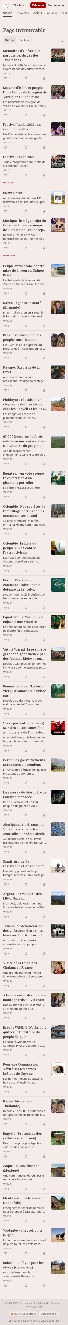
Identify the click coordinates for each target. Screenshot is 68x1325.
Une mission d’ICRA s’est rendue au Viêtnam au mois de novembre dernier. (24, 1007)
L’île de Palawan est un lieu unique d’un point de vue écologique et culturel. (20, 804)
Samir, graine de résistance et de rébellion (23, 863)
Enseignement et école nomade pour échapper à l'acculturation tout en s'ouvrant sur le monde (23, 1209)
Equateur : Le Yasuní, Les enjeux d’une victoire (23, 619)
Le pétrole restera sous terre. (21, 487)
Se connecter (56, 5)
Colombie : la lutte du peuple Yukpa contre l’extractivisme (19, 548)
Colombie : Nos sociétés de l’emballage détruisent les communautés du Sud (24, 511)
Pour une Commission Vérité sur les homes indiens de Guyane (20, 1069)
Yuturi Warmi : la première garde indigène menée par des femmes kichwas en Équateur (24, 654)
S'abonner (38, 5)
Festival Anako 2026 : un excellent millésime (22, 126)
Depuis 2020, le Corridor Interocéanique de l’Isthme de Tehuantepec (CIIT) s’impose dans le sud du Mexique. (24, 237)
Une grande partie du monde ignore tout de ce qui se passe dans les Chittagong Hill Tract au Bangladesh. (24, 974)
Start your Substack (25, 1313)
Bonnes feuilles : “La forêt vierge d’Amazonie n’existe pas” (24, 691)
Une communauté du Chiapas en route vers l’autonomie (24, 1177)
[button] (7, 12)
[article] (34, 65)
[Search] (61, 40)
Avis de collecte (34, 1307)
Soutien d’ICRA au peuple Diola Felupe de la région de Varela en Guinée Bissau (25, 92)
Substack (12, 1320)
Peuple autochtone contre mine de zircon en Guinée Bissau (24, 270)
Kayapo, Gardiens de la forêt (21, 369)
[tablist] (17, 40)
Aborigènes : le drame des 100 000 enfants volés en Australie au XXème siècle (24, 829)
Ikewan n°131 (13, 193)
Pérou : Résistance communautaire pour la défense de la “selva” (22, 585)
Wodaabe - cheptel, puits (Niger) (23, 1232)
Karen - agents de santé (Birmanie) (22, 305)
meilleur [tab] (24, 40)
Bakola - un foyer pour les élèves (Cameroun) (23, 1265)
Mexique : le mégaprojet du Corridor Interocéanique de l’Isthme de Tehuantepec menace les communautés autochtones (25, 225)
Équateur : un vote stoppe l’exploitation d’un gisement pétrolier (23, 478)
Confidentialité (41, 1303)
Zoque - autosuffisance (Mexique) (21, 1168)
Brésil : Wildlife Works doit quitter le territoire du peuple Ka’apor (24, 1032)
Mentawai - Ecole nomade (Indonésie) (24, 1200)
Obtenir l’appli (49, 1313)
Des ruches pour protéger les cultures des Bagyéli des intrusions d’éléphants (22, 1145)
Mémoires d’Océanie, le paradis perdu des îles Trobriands (22, 55)
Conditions (56, 1303)
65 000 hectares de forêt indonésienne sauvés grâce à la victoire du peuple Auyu (25, 441)
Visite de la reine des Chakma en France (20, 965)
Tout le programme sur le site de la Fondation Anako (24, 164)
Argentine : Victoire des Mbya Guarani (22, 896)
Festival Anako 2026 (19, 157)
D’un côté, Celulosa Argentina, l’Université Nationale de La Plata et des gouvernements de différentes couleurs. (24, 905)
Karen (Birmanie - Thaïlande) (17, 1103)
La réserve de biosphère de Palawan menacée (25, 794)
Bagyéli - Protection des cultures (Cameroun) (22, 1135)
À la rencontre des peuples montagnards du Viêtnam (24, 997)
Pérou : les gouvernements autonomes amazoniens (24, 762)
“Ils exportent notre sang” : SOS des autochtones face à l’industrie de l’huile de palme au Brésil (25, 728)
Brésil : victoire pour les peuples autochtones (22, 337)
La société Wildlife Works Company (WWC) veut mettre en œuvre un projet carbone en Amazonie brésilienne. (24, 1043)
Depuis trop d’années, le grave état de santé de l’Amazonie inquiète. (22, 702)
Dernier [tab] (10, 40)
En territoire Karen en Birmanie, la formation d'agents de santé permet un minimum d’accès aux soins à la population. (24, 314)
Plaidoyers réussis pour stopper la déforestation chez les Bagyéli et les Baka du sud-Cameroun (24, 404)
